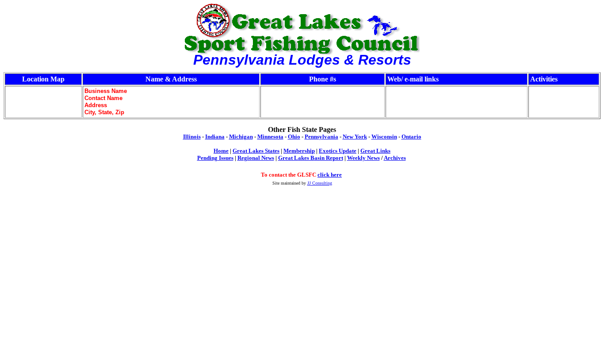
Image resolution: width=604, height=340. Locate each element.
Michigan (241, 136)
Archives (395, 158)
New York (355, 136)
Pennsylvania (321, 136)
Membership (299, 150)
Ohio (294, 136)
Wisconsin (384, 136)
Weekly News (363, 158)
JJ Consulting (319, 183)
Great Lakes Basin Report (310, 158)
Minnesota (270, 136)
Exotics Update (337, 150)
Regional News (255, 158)
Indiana (215, 136)
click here (329, 174)
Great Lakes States (256, 150)
